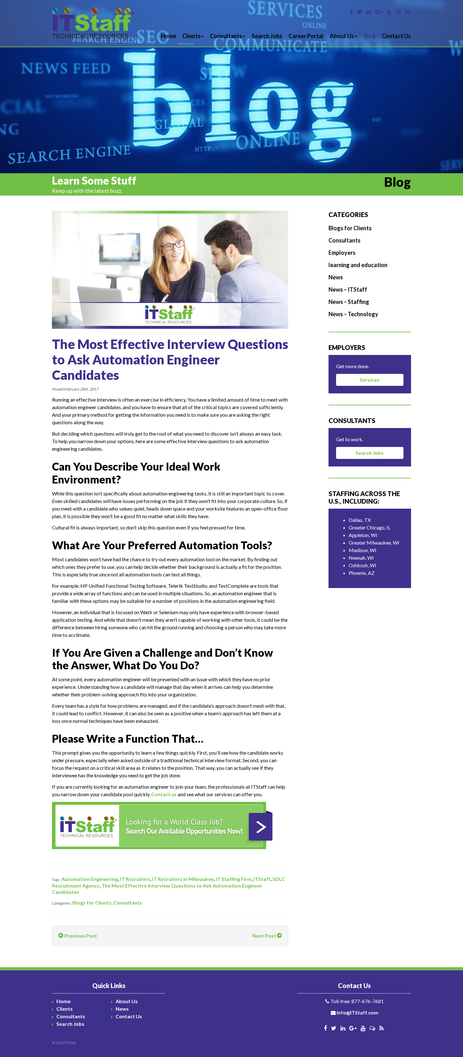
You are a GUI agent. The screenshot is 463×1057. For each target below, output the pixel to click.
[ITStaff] (93, 23)
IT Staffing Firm (234, 879)
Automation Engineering (89, 879)
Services (370, 380)
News (336, 277)
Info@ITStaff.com (357, 1012)
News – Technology (353, 314)
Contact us (164, 794)
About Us (342, 35)
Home (168, 35)
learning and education (358, 264)
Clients (191, 35)
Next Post (264, 936)
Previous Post (80, 936)
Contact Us (396, 35)
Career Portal (306, 35)
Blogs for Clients (91, 903)
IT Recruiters (135, 879)
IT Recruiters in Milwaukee (183, 879)
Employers (342, 252)
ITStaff (262, 879)
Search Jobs (267, 35)
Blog (369, 35)
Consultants (226, 35)
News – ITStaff (348, 289)
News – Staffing (349, 301)
